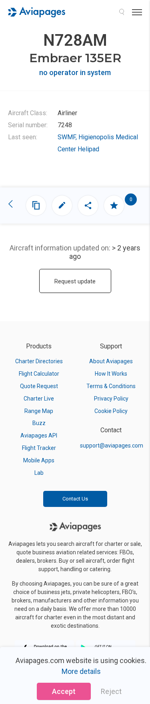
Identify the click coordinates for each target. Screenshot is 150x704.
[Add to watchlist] (114, 205)
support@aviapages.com (111, 445)
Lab (39, 473)
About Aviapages (111, 361)
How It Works (111, 373)
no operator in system (75, 72)
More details (81, 671)
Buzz (39, 423)
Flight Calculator (39, 373)
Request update (75, 281)
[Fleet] (36, 205)
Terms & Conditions (111, 386)
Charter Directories (39, 361)
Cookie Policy (111, 411)
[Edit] (62, 205)
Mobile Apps (38, 460)
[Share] (88, 205)
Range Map (38, 411)
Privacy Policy (111, 398)
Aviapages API (38, 435)
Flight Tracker (39, 448)
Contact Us (75, 499)
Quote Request (39, 386)
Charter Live (39, 398)
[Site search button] (121, 12)
